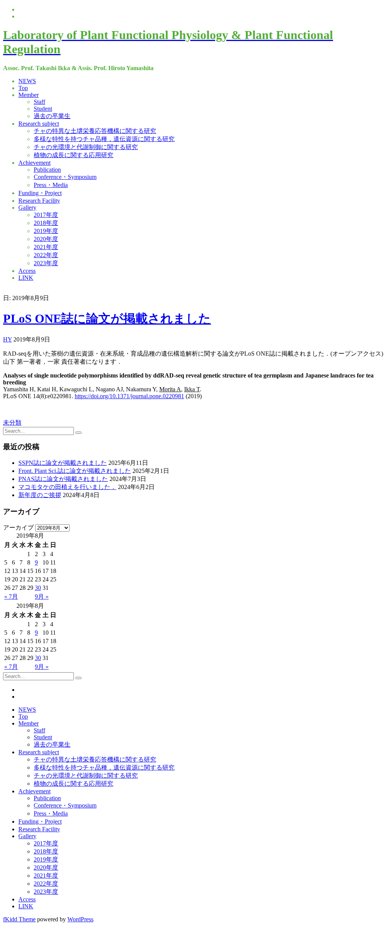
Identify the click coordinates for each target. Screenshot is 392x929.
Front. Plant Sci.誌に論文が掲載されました (74, 471)
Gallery (27, 207)
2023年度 (46, 263)
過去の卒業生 (52, 116)
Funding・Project (40, 193)
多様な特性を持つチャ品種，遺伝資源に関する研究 (104, 139)
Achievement (34, 162)
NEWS (27, 81)
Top (23, 88)
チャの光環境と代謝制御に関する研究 (86, 147)
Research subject (38, 123)
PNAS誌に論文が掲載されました (63, 479)
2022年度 (46, 255)
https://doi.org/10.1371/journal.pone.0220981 (129, 396)
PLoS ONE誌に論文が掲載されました (107, 318)
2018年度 (46, 223)
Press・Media (51, 185)
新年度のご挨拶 (39, 495)
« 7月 (11, 596)
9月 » (42, 596)
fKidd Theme (19, 919)
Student (43, 108)
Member (28, 95)
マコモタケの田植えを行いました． (67, 487)
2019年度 (46, 231)
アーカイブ (18, 527)
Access (27, 271)
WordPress (80, 919)
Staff (39, 101)
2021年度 (46, 247)
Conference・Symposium (65, 177)
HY (7, 339)
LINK (25, 277)
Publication (47, 169)
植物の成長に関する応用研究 (73, 155)
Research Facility (39, 200)
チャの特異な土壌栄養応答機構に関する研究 (95, 131)
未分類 (12, 422)
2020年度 (46, 239)
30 (38, 587)
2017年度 (46, 215)
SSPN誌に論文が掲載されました (62, 463)
